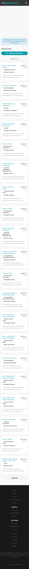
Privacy (14, 502)
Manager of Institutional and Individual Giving (9, 252)
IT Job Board (15, 552)
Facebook (15, 534)
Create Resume (14, 526)
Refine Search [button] (14, 59)
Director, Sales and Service (7, 187)
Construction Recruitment (10, 555)
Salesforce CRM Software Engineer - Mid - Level (9, 460)
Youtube (14, 546)
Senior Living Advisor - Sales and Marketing (9, 315)
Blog (14, 490)
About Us (14, 496)
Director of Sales (7, 144)
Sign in (14, 516)
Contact (14, 493)
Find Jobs (14, 523)
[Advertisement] (14, 20)
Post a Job (14, 510)
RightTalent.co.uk (5, 554)
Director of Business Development (8, 164)
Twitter (16, 537)
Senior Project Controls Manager (9, 66)
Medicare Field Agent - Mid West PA (8, 104)
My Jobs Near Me (18, 564)
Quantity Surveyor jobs (14, 554)
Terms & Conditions (14, 499)
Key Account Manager (8, 419)
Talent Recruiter (20, 555)
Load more (14, 478)
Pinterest (14, 543)
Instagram (14, 540)
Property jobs (16, 556)
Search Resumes (14, 513)
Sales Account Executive (9, 85)
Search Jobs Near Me (23, 552)
